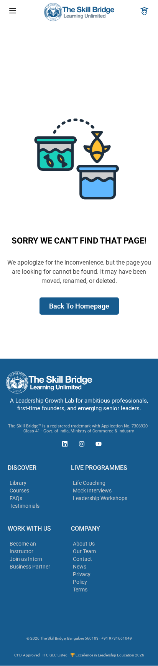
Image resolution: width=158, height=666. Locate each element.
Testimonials (25, 506)
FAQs (16, 498)
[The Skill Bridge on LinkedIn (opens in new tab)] (63, 445)
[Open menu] (13, 12)
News (79, 567)
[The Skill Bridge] (78, 11)
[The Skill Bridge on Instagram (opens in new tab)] (79, 445)
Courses (19, 490)
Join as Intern (26, 559)
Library (18, 483)
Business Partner (30, 567)
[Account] (144, 12)
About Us (84, 544)
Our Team (84, 551)
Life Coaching (89, 483)
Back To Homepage (79, 306)
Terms (80, 589)
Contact (82, 559)
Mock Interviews (92, 490)
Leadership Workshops (100, 498)
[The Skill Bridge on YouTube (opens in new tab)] (96, 445)
